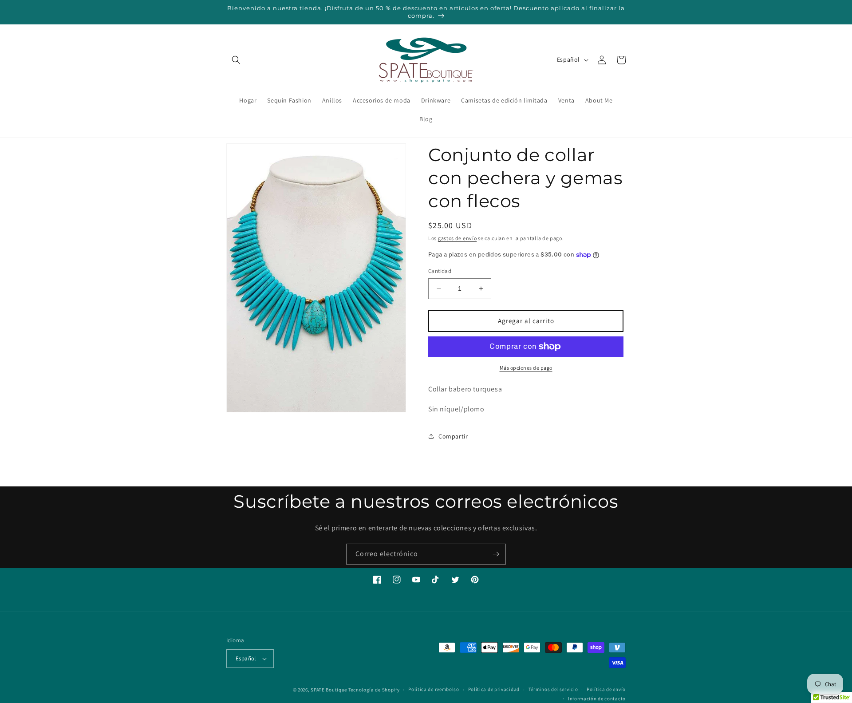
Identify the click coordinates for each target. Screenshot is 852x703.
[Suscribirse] (495, 554)
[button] (236, 60)
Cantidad (439, 271)
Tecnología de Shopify (374, 690)
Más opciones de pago (526, 367)
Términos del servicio (553, 689)
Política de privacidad (494, 689)
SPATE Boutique (329, 690)
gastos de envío (457, 238)
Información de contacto (597, 698)
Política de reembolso (433, 689)
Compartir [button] (453, 436)
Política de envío (606, 689)
